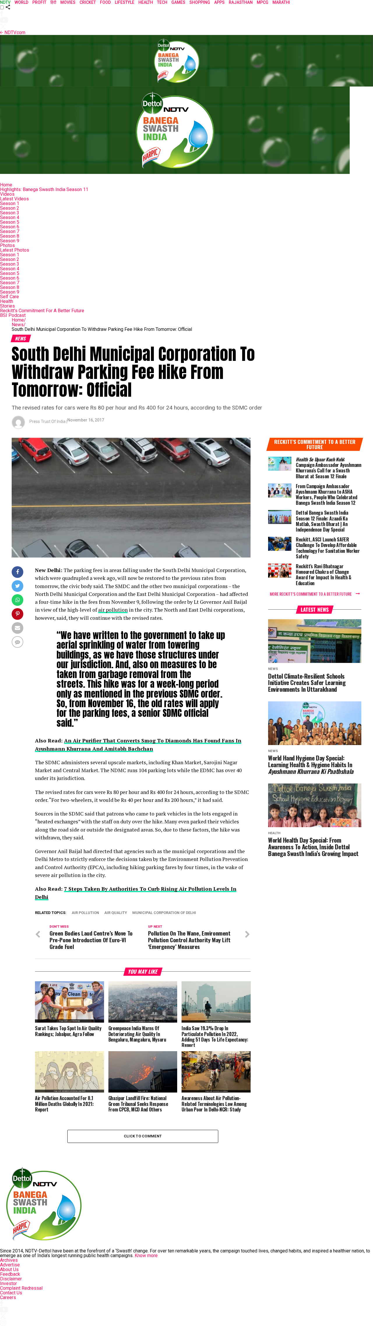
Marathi (281, 2)
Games (178, 2)
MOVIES (67, 2)
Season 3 (9, 213)
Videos (7, 194)
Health (6, 301)
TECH (162, 2)
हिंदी (53, 2)
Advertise (10, 1265)
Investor (8, 1283)
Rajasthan (241, 2)
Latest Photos (14, 250)
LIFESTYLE (124, 2)
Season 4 (9, 217)
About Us (9, 1269)
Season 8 (9, 236)
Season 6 (9, 227)
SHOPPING (199, 2)
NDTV (5, 2)
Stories (7, 306)
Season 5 (9, 222)
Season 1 (9, 203)
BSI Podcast (13, 315)
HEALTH (145, 2)
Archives (9, 1260)
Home (6, 185)
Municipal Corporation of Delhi (164, 913)
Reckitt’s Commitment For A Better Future (42, 310)
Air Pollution (85, 913)
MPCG (262, 2)
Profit (39, 2)
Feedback (10, 1274)
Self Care (9, 296)
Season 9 (9, 240)
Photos (7, 245)
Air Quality (115, 913)
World (21, 2)
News (19, 324)
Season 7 (9, 231)
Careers (8, 1297)
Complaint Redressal (21, 1288)
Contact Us (11, 1293)
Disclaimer (11, 1279)
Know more (146, 1255)
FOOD (105, 2)
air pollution (113, 609)
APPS (219, 2)
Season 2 (9, 208)
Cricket (88, 2)
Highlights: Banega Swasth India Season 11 (44, 189)
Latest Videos (14, 199)
